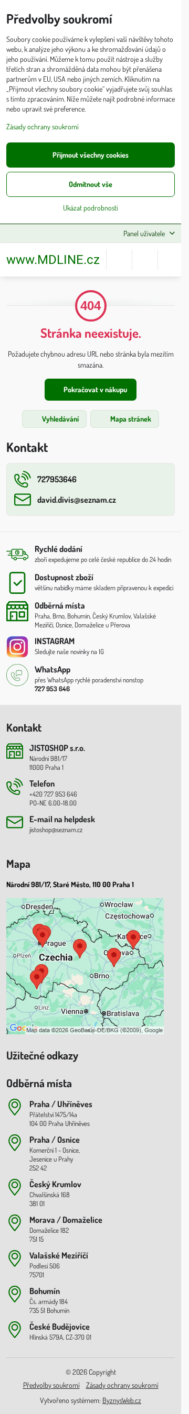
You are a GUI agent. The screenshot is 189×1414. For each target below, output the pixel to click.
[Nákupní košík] (145, 259)
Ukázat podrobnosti (90, 207)
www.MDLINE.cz (53, 259)
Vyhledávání (59, 418)
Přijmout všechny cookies (90, 154)
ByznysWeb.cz (121, 1400)
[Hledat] (119, 259)
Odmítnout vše (90, 184)
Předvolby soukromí (51, 1384)
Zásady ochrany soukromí (122, 1384)
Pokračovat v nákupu (94, 389)
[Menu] (170, 259)
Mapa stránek (130, 418)
